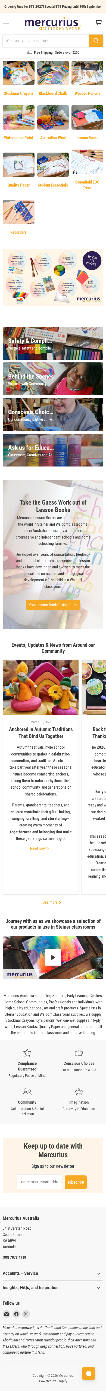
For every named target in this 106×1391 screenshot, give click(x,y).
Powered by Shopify (53, 1381)
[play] (53, 957)
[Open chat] (88, 1373)
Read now (38, 848)
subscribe (75, 1182)
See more (50, 902)
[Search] (96, 41)
